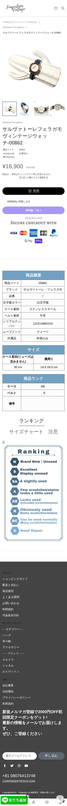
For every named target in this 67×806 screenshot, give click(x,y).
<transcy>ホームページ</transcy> (20, 22)
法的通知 (7, 691)
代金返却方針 (10, 615)
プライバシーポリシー (16, 697)
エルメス (8, 659)
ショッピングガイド (15, 579)
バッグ (6, 635)
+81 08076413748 (18, 776)
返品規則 (7, 591)
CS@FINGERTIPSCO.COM (18, 781)
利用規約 (11, 201)
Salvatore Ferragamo (14, 27)
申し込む (51, 756)
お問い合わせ (10, 603)
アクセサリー (10, 647)
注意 (53, 431)
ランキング (31, 421)
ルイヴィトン (10, 671)
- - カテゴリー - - (12, 629)
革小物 (6, 641)
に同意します (18, 201)
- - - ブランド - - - (13, 653)
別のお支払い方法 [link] (33, 217)
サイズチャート (26, 431)
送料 (14, 174)
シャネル (8, 665)
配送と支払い (10, 585)
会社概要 (7, 685)
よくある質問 (10, 597)
